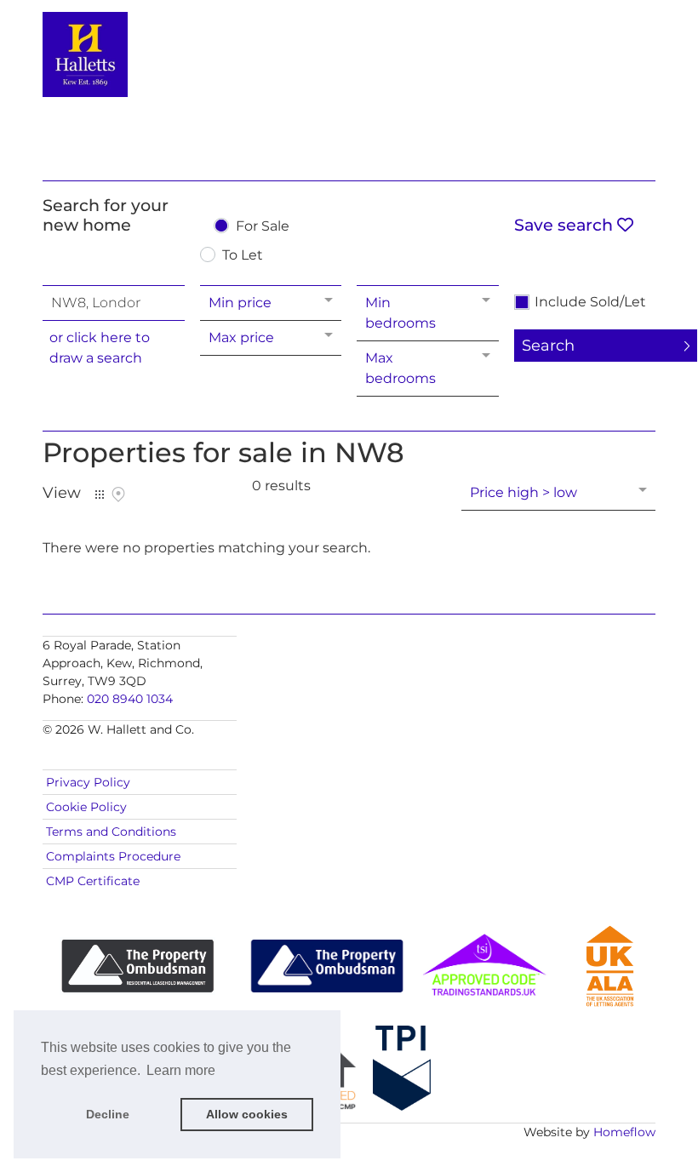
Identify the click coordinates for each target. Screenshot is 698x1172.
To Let (242, 256)
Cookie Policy (86, 807)
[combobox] (114, 303)
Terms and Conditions (111, 831)
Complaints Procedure (113, 856)
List (99, 494)
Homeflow (624, 1132)
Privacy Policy (88, 782)
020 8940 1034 (130, 698)
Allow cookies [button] (247, 1114)
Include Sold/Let (590, 302)
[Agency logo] (349, 87)
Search (548, 345)
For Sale (262, 227)
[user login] (589, 43)
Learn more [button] (180, 1070)
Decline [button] (107, 1114)
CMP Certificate (93, 881)
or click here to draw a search (99, 347)
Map (118, 494)
